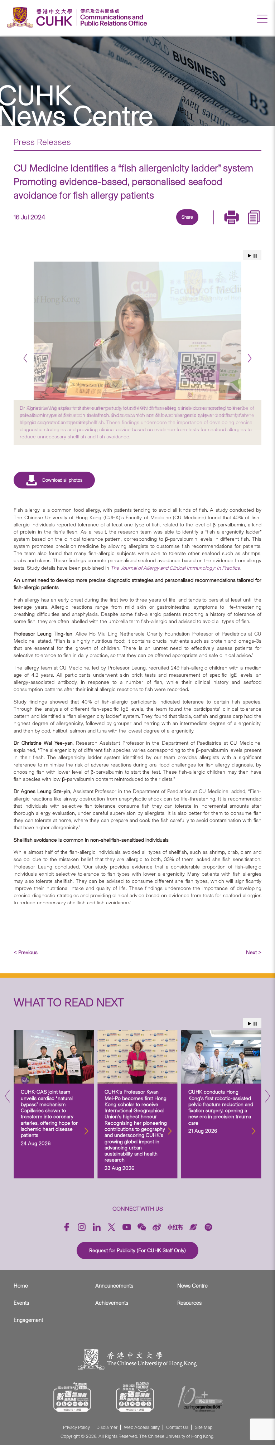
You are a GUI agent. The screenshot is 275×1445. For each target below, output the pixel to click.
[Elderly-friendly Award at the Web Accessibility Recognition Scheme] (135, 1397)
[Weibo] (157, 1227)
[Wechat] (142, 1227)
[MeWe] (227, 225)
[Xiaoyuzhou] (193, 1227)
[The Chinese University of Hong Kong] (41, 17)
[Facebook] (128, 225)
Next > (253, 952)
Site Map (203, 1427)
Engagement (28, 1320)
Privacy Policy (76, 1427)
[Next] (249, 358)
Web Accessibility (142, 1427)
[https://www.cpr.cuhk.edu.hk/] (112, 17)
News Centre (192, 1286)
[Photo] (137, 331)
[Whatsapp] (210, 225)
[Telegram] (177, 225)
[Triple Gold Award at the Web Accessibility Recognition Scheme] (72, 1397)
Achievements (111, 1303)
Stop (255, 256)
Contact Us (177, 1427)
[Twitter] (161, 225)
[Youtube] (126, 1227)
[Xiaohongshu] (175, 1227)
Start (249, 256)
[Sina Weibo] (194, 225)
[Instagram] (81, 1227)
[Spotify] (208, 1227)
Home (21, 1286)
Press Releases (42, 142)
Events (21, 1303)
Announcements (114, 1286)
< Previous (26, 952)
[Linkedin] (145, 225)
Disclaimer (106, 1427)
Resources (189, 1303)
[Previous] (25, 358)
